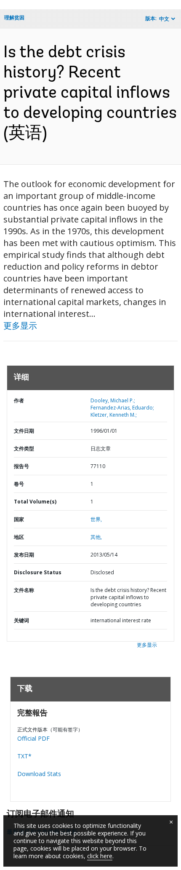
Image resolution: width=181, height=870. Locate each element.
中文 (164, 18)
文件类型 (24, 448)
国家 (19, 519)
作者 (19, 400)
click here (99, 856)
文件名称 (24, 590)
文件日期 (24, 430)
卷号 (19, 483)
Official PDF (33, 738)
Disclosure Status (37, 572)
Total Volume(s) (35, 501)
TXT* (24, 756)
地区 (19, 537)
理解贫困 (14, 17)
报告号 (21, 466)
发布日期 (24, 554)
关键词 (21, 620)
